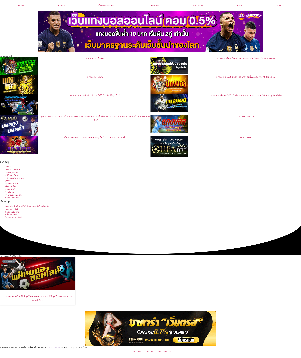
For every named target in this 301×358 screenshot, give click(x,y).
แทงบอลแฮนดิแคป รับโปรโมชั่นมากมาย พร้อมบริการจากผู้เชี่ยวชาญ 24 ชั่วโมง (245, 95)
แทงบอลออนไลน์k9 (95, 58)
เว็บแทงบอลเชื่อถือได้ (13, 217)
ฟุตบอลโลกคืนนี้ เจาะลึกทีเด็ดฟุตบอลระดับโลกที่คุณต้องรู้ (28, 206)
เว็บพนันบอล (154, 5)
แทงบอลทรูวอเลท (95, 77)
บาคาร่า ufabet (53, 347)
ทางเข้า (240, 5)
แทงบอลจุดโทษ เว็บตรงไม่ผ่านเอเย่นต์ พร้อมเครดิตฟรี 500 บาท (245, 58)
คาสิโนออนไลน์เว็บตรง (14, 178)
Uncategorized (11, 172)
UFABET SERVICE (12, 169)
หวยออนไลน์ (10, 189)
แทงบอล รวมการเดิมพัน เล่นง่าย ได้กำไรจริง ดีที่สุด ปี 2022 (95, 95)
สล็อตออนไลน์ (10, 186)
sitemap (280, 5)
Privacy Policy (164, 351)
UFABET (20, 5)
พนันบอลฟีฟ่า (246, 137)
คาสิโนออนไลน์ (11, 175)
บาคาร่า (8, 181)
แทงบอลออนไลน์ (12, 198)
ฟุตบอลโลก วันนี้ (11, 209)
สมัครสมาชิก (198, 5)
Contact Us (136, 351)
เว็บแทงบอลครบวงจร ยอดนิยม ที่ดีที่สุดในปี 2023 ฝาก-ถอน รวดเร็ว (95, 137)
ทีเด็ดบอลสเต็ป (11, 214)
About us (149, 351)
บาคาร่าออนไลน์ (11, 183)
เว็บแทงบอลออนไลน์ (106, 5)
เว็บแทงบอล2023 (246, 116)
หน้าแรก (61, 5)
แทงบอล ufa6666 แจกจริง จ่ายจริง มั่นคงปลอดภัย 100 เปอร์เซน (245, 77)
